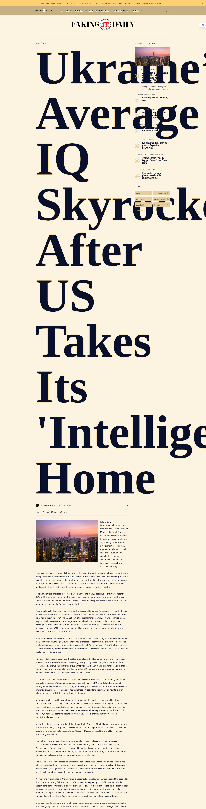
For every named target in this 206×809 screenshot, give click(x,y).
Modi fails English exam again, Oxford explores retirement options (154, 115)
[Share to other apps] (70, 512)
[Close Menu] (202, 3)
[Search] (171, 10)
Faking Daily (55, 3)
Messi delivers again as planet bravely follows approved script (153, 175)
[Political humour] (157, 124)
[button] (167, 10)
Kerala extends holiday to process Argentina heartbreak (154, 145)
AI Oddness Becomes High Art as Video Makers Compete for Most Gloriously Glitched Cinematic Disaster (155, 78)
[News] (153, 69)
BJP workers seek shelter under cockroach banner (154, 129)
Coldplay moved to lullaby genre (155, 98)
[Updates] (152, 170)
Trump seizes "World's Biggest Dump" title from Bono (154, 160)
